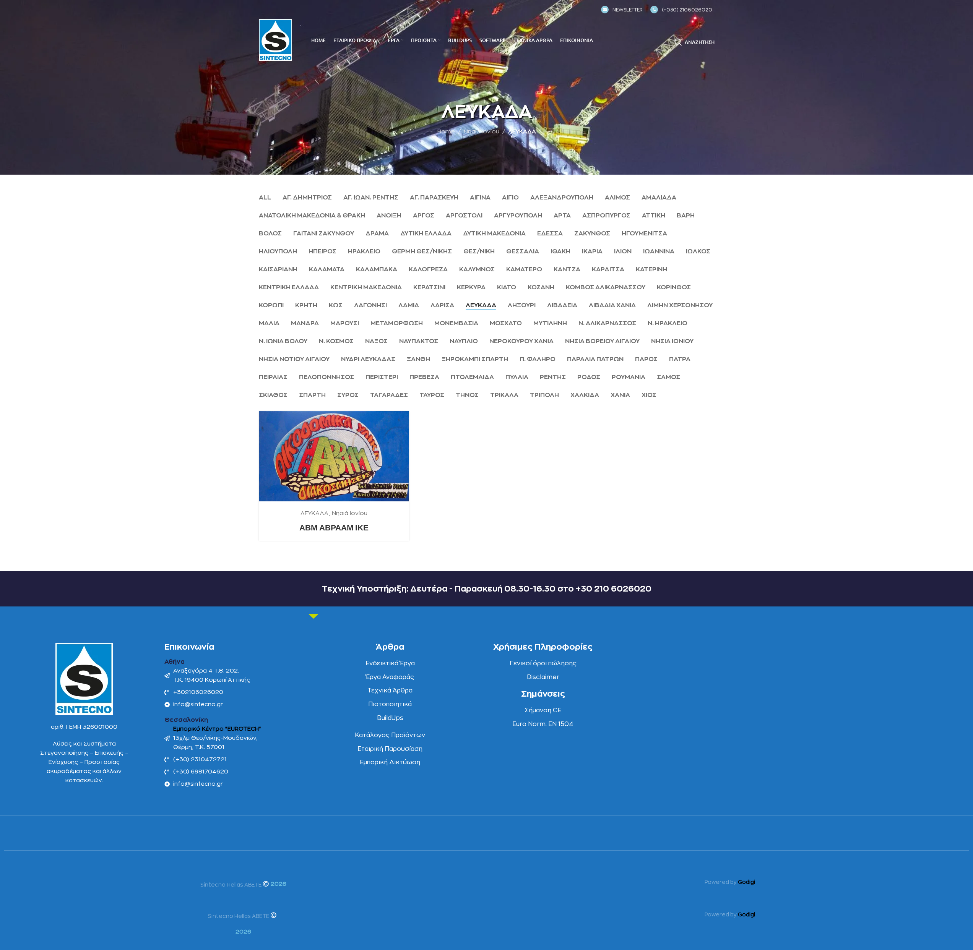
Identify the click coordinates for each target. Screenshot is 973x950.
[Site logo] (275, 40)
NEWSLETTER (627, 10)
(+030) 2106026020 (687, 10)
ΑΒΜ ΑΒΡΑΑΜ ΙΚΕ (334, 527)
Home (446, 132)
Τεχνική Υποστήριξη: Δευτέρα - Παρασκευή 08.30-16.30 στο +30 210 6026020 (486, 589)
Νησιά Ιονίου (481, 132)
